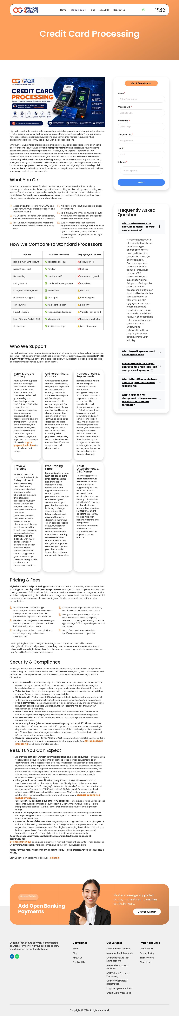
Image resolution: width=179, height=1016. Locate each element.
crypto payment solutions (24, 444)
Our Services (77, 10)
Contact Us (119, 10)
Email (121, 148)
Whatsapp (124, 120)
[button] (141, 227)
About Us (104, 10)
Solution (122, 162)
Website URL (125, 106)
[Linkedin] (12, 956)
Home (63, 10)
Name (121, 93)
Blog (93, 10)
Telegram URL (125, 134)
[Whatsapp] (17, 956)
